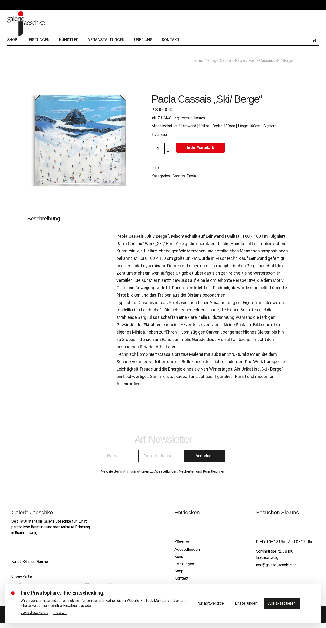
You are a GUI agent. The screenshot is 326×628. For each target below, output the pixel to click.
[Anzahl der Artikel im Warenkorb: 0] (314, 40)
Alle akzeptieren (281, 603)
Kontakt (181, 578)
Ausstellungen (187, 549)
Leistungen (184, 563)
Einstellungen (246, 603)
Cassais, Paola (184, 176)
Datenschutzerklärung (34, 612)
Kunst (179, 556)
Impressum (60, 612)
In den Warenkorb (200, 148)
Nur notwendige (210, 603)
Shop (178, 571)
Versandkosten (193, 118)
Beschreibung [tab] (43, 219)
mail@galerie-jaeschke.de (276, 565)
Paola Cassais (130, 236)
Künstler (181, 541)
